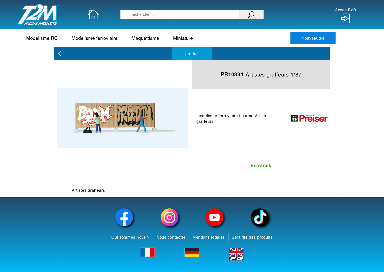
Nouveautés (313, 38)
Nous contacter (171, 237)
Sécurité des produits (252, 237)
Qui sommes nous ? (130, 237)
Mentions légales (208, 237)
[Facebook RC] (124, 217)
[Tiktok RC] (260, 217)
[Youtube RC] (214, 217)
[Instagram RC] (169, 217)
